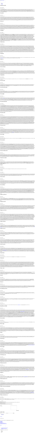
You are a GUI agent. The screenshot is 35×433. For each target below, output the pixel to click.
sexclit (3, 98)
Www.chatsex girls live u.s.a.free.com (3, 423)
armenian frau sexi (27, 369)
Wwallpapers (1, 421)
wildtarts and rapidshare (22, 311)
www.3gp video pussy (26, 376)
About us (2, 3)
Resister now (2, 414)
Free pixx (1, 422)
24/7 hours (1, 416)
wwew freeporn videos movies (4, 428)
